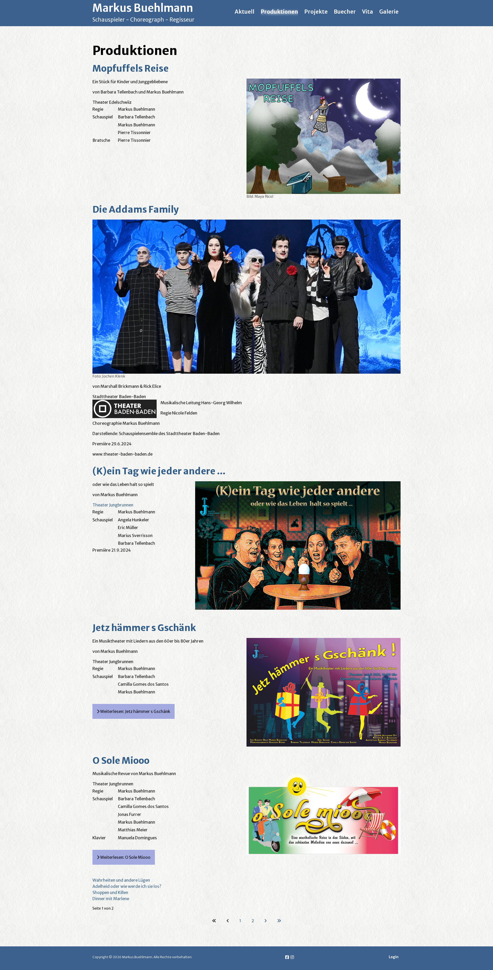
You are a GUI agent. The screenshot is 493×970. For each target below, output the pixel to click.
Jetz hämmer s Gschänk (144, 628)
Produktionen (279, 11)
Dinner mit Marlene (110, 898)
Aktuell (244, 11)
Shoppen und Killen (110, 892)
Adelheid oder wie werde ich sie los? (126, 886)
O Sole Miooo (120, 760)
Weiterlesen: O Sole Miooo (124, 857)
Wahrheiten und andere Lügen (121, 880)
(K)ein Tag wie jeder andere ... (158, 471)
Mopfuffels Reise (130, 68)
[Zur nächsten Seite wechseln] (265, 920)
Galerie (389, 11)
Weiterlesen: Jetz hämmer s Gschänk (134, 711)
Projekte (316, 11)
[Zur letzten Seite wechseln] (279, 920)
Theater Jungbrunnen (112, 504)
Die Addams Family (135, 209)
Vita (367, 11)
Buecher (345, 11)
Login (394, 957)
